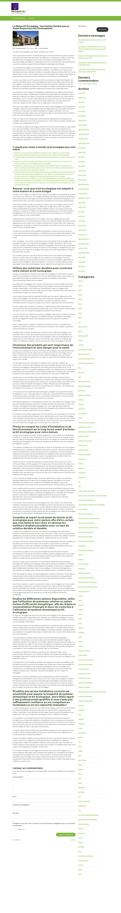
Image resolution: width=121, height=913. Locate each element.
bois (79, 377)
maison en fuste (84, 673)
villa (79, 874)
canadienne (82, 413)
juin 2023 (81, 266)
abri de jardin (83, 327)
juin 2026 (81, 102)
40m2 (80, 299)
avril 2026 (81, 111)
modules (81, 724)
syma (80, 838)
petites (80, 769)
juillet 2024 (82, 207)
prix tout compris (84, 801)
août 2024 (81, 203)
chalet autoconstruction (86, 422)
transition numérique (85, 856)
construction (82, 509)
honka (80, 614)
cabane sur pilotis (84, 395)
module (81, 719)
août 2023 (81, 257)
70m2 (80, 313)
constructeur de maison (86, 500)
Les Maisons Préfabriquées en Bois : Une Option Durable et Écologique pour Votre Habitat (92, 49)
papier (80, 751)
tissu (80, 851)
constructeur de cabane (86, 491)
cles (79, 486)
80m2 (80, 318)
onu (79, 742)
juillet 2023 (82, 262)
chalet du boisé (83, 436)
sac (79, 810)
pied (79, 778)
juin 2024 (81, 212)
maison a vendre (84, 651)
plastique (81, 788)
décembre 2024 (83, 184)
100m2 (80, 281)
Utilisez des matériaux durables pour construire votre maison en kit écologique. (41, 155)
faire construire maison (86, 578)
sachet (80, 829)
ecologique (82, 546)
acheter (81, 345)
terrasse (81, 847)
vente (80, 870)
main (80, 637)
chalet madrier (83, 450)
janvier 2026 (82, 125)
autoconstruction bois (86, 363)
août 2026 (81, 93)
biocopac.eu (18, 11)
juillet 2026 (82, 98)
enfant (80, 555)
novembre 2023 (83, 244)
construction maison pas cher (88, 518)
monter (80, 737)
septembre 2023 (83, 253)
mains (80, 642)
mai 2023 (81, 271)
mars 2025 (82, 171)
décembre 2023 (83, 239)
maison (81, 646)
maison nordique (84, 687)
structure (81, 833)
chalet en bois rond (85, 441)
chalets (80, 464)
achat (80, 340)
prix (79, 797)
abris (80, 331)
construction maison (85, 514)
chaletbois (82, 459)
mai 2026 (81, 107)
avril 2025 (81, 166)
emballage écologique (86, 550)
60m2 (80, 308)
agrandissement (84, 354)
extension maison (84, 573)
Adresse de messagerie (21, 805)
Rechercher (82, 26)
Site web (16, 813)
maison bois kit (83, 669)
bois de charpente (84, 386)
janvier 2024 (82, 234)
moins (80, 728)
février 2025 (82, 175)
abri (79, 322)
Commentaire (18, 777)
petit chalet (82, 760)
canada (81, 404)
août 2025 (81, 148)
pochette (81, 792)
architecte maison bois (86, 359)
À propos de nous (19, 18)
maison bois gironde (85, 664)
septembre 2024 (84, 198)
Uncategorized (83, 861)
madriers (81, 632)
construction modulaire (86, 523)
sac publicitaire (83, 824)
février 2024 (82, 230)
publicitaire (82, 806)
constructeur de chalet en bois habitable (92, 496)
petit (79, 756)
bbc (79, 368)
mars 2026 (82, 116)
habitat (81, 610)
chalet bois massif (84, 427)
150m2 (80, 286)
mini (79, 715)
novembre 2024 (83, 189)
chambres (81, 473)
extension (81, 569)
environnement (83, 564)
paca (80, 746)
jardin (80, 619)
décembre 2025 (83, 130)
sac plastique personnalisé (87, 819)
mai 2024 (81, 216)
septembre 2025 (83, 143)
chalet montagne (84, 454)
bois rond (81, 391)
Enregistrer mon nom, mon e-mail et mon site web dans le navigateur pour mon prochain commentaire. (44, 824)
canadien (81, 409)
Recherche (102, 29)
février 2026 (82, 120)
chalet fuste (82, 445)
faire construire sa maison (87, 582)
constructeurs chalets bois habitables (91, 505)
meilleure (81, 710)
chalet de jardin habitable (87, 432)
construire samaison (85, 537)
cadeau (81, 400)
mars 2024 (82, 225)
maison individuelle (85, 683)
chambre (81, 468)
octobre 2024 (82, 193)
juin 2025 (81, 157)
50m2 (80, 304)
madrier (81, 628)
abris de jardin (83, 336)
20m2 (80, 290)
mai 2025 (81, 161)
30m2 (80, 295)
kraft (80, 623)
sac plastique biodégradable (88, 815)
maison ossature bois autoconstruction (92, 692)
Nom (15, 797)
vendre (80, 865)
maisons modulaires (85, 701)
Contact (32, 18)
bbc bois (81, 372)
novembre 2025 (83, 134)
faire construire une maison (87, 587)
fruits (80, 600)
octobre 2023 (82, 248)
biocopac (31, 48)
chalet (80, 418)
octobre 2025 (82, 139)
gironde (81, 605)
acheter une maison (85, 349)
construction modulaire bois (88, 527)
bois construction (84, 381)
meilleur (81, 705)
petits (80, 774)
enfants (81, 559)
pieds (80, 783)
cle (79, 482)
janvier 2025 (82, 180)
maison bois (82, 655)
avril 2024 (81, 221)
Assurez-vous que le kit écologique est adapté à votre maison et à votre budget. (42, 153)
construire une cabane (86, 541)
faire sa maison (83, 591)
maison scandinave (85, 696)
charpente (81, 477)
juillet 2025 (82, 152)
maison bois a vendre (85, 660)
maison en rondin (84, 678)
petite (80, 765)
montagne (82, 733)
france (80, 596)
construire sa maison (85, 532)
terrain (80, 842)
